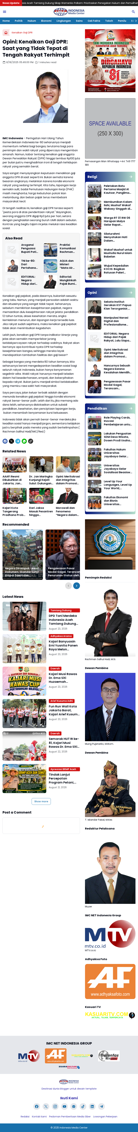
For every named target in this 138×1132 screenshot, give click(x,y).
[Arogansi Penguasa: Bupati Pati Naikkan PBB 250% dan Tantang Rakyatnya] (12, 250)
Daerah (55, 668)
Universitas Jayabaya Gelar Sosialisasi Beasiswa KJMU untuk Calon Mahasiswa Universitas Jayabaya (118, 469)
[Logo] (69, 1081)
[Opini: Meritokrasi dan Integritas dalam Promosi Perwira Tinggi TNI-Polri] (68, 464)
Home (6, 20)
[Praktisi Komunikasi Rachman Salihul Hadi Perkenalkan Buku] (50, 250)
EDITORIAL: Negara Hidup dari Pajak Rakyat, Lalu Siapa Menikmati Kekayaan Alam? (29, 280)
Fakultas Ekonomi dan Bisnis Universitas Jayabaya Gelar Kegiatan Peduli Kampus (116, 501)
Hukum (32, 20)
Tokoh (109, 20)
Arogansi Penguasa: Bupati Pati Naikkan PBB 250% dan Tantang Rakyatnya (29, 248)
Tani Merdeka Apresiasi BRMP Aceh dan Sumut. (63, 769)
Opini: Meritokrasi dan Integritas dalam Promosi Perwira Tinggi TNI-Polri (68, 480)
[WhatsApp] (24, 441)
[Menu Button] (4, 11)
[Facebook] (5, 441)
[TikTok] (83, 1106)
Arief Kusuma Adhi (61, 701)
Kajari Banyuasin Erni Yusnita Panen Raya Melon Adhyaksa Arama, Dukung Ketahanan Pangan (64, 645)
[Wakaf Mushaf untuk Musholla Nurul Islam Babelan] (94, 255)
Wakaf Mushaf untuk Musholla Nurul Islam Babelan (118, 253)
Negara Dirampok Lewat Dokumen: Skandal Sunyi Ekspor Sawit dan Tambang (22, 572)
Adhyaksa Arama (61, 636)
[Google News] (73, 1106)
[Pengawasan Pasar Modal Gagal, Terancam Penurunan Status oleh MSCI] (65, 554)
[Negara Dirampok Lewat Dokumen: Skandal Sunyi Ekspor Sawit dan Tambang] (23, 554)
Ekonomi (46, 20)
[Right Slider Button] (134, 20)
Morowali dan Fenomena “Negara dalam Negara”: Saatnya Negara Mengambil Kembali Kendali (67, 511)
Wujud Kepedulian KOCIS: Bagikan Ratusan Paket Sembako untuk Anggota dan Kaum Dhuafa (117, 269)
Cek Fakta (94, 20)
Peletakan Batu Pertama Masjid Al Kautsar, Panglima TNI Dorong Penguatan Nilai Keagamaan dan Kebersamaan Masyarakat (116, 189)
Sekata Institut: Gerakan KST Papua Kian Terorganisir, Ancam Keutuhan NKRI (117, 305)
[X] (11, 441)
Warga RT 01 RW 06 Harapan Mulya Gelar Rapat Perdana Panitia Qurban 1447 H (117, 221)
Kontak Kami (39, 1116)
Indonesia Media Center (74, 1127)
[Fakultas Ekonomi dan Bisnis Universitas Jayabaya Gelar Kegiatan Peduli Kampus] (94, 502)
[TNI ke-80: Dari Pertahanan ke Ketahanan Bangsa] (12, 266)
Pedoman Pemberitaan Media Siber (70, 1116)
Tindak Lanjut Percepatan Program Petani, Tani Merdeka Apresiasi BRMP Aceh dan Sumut (62, 778)
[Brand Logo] (29, 1056)
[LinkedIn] (92, 1106)
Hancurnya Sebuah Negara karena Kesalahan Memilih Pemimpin (117, 369)
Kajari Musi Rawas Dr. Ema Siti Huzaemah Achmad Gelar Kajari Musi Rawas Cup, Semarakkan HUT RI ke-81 (63, 678)
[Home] (6, 32)
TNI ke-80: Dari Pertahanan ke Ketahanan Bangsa (29, 264)
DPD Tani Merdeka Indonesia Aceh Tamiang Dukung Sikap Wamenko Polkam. (61, 610)
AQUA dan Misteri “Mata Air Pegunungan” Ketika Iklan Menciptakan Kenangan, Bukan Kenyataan (68, 264)
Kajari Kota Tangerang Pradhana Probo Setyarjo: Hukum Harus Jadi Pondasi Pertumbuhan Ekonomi (14, 511)
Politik (19, 20)
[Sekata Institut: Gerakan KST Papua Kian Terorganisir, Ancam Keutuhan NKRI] (94, 307)
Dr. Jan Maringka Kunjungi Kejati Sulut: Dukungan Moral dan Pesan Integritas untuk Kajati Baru (41, 480)
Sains (79, 20)
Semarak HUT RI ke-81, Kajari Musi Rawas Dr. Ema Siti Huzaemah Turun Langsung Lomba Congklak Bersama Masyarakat (64, 743)
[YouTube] (64, 1106)
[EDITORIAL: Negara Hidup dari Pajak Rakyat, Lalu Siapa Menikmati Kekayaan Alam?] (12, 282)
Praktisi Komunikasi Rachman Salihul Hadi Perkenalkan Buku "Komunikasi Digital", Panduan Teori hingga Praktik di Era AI (68, 248)
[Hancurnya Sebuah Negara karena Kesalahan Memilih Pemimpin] (94, 370)
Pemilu (122, 20)
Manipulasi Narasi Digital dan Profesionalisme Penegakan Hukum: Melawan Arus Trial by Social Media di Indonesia (117, 321)
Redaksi (25, 1116)
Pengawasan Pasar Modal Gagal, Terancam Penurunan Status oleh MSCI (64, 572)
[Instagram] (55, 1106)
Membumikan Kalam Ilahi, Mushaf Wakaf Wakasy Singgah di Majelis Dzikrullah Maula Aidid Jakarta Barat (118, 205)
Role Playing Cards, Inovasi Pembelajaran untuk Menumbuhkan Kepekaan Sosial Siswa (118, 421)
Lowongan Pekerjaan (105, 1116)
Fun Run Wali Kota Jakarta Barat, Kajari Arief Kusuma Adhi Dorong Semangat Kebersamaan (64, 710)
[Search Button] (133, 11)
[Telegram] (17, 441)
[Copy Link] (30, 441)
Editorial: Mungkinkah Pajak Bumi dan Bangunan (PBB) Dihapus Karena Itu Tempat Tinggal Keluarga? (68, 280)
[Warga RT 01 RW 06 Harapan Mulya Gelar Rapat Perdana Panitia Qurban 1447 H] (94, 223)
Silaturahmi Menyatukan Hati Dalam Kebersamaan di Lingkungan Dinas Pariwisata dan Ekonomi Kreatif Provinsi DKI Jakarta (118, 237)
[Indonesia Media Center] (69, 11)
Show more (41, 801)
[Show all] (131, 177)
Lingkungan (64, 20)
